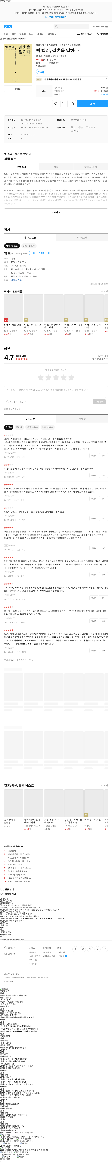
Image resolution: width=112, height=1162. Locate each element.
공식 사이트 (16, 280)
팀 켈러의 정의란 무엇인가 (52, 326)
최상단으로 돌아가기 (15, 939)
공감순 (19, 427)
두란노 (39, 66)
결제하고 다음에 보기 (24, 1066)
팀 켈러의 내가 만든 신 (32, 326)
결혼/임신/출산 (53, 45)
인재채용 (60, 956)
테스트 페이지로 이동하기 (56, 17)
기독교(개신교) (74, 45)
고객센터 (11, 948)
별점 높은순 (32, 427)
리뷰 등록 (99, 402)
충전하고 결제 (6, 1068)
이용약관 (7, 977)
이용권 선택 (5, 1045)
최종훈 (52, 63)
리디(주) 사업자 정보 (11, 974)
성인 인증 (4, 923)
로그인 (100, 26)
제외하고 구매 (6, 932)
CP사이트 (33, 960)
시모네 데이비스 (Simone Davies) (38, 825)
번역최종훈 (29, 246)
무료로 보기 (5, 1048)
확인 (2, 1034)
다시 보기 (14, 1130)
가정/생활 (40, 45)
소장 (92, 103)
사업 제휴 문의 (49, 956)
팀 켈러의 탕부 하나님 (92, 326)
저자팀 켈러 (12, 246)
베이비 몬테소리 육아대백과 (32, 821)
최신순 (8, 427)
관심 (42, 71)
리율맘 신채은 (50, 825)
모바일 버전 (5, 1159)
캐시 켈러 (76, 330)
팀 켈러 (39, 63)
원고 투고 (47, 952)
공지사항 (11, 954)
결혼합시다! (10, 820)
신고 (18, 457)
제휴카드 (32, 952)
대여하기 (3, 1117)
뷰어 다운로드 (34, 956)
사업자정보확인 (43, 977)
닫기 (6, 1106)
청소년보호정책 (31, 977)
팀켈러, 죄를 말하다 (12, 326)
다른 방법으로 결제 (8, 1004)
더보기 (104, 291)
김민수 (107, 825)
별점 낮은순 (47, 427)
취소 (2, 927)
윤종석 (14, 330)
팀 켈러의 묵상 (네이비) (73, 326)
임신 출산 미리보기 (92, 821)
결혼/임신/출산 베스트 (13, 846)
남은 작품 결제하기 (8, 1017)
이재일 (87, 825)
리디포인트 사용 (7, 1063)
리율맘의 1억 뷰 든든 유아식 (53, 821)
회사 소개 (61, 952)
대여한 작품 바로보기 (25, 1017)
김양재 (7, 823)
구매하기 (11, 1117)
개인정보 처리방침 (18, 977)
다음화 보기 (5, 1130)
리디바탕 (32, 964)
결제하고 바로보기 (7, 1066)
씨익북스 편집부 (71, 825)
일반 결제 (16, 1068)
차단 (23, 457)
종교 (63, 45)
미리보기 (18, 88)
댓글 (93, 455)
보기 (2, 1106)
